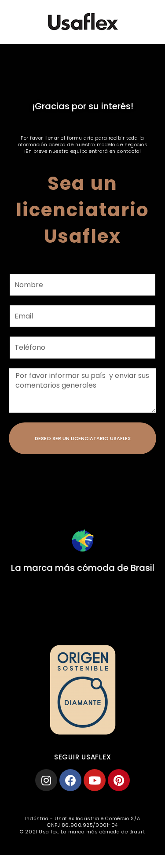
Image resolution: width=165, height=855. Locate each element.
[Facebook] (70, 780)
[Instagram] (46, 780)
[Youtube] (95, 780)
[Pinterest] (119, 780)
